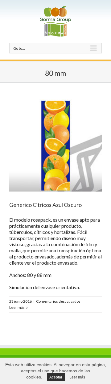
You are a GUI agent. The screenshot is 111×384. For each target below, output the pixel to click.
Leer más (17, 307)
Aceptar (55, 377)
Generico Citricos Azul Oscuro (45, 204)
